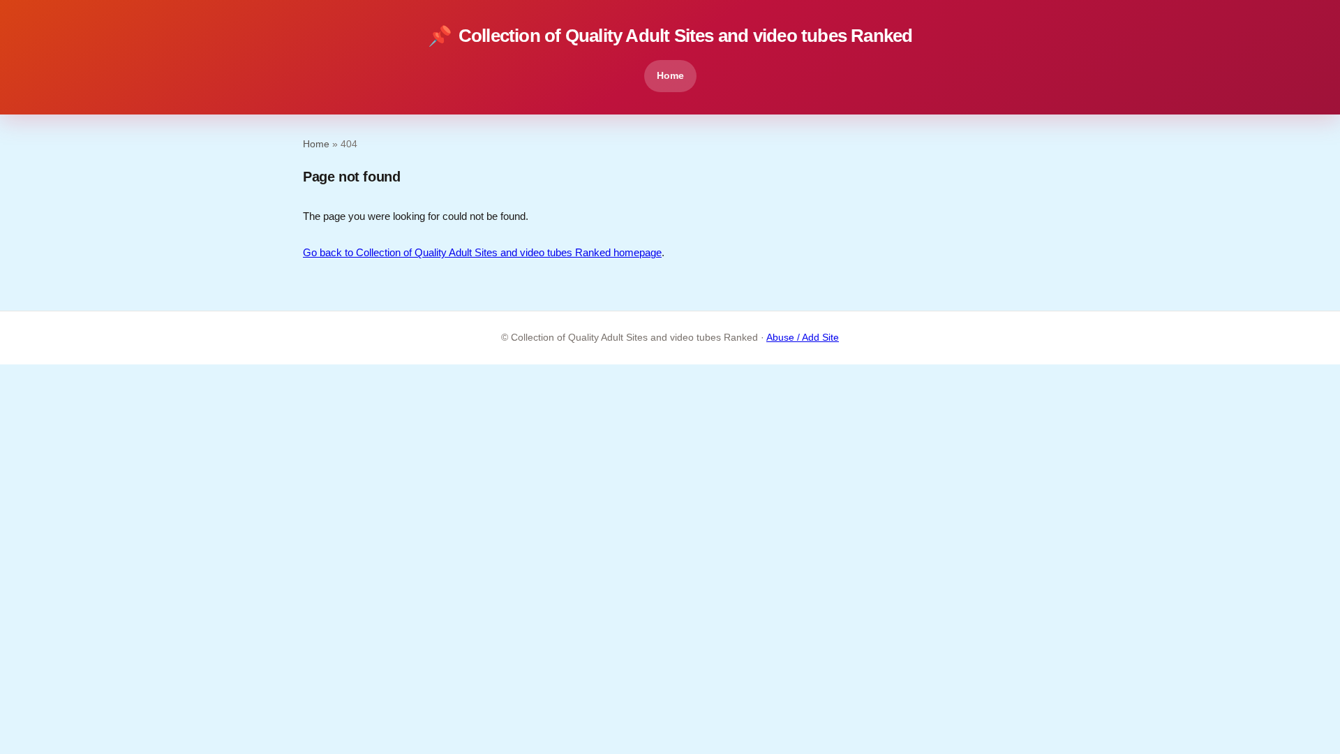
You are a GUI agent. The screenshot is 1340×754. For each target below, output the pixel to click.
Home (670, 75)
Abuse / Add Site (802, 337)
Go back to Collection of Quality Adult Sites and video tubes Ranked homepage (482, 252)
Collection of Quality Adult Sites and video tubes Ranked (670, 36)
